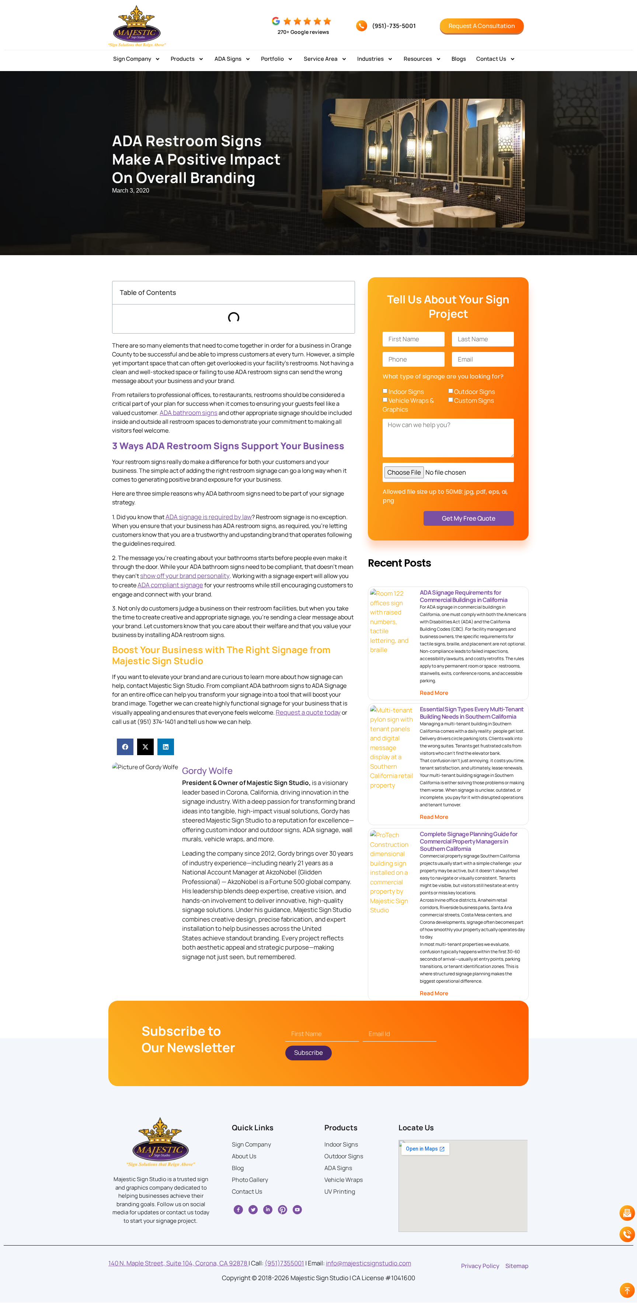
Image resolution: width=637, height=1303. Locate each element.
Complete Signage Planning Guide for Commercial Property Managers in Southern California (468, 841)
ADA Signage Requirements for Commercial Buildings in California (463, 596)
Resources (418, 59)
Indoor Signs (406, 391)
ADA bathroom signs (188, 412)
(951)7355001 (284, 1263)
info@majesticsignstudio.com (368, 1263)
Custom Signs (474, 400)
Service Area (321, 59)
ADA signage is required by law (209, 517)
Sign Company (132, 59)
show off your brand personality (185, 575)
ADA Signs (228, 59)
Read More (434, 693)
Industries (370, 59)
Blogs (459, 59)
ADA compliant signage (170, 585)
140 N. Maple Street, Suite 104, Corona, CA (178, 1263)
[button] (125, 747)
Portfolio (272, 59)
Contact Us (491, 59)
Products (183, 59)
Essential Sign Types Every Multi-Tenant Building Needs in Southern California (471, 713)
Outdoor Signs (474, 391)
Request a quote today (308, 712)
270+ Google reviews (303, 31)
